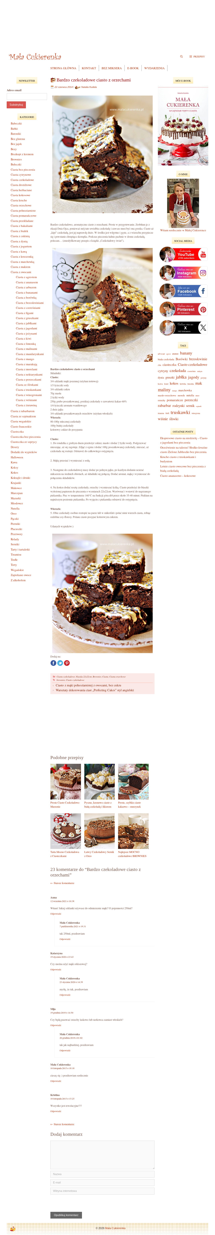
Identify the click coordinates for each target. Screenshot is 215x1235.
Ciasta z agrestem (26, 277)
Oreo (14, 513)
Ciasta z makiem (20, 267)
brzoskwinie (198, 358)
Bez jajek (16, 144)
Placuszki (16, 529)
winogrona (196, 413)
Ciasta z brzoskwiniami (30, 303)
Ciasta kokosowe (20, 195)
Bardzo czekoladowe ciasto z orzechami (94, 79)
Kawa (14, 462)
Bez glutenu (18, 139)
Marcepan (17, 493)
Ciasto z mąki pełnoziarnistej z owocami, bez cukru (88, 685)
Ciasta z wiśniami (26, 400)
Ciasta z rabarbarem (22, 411)
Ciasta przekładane (22, 221)
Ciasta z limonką (26, 344)
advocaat (161, 353)
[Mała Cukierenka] (35, 56)
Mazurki (16, 498)
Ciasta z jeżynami (26, 333)
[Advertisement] (107, 23)
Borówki (182, 359)
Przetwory (17, 534)
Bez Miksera (112, 68)
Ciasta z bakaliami (22, 226)
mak (198, 383)
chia (159, 365)
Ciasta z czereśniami (28, 308)
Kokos (14, 472)
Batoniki (16, 134)
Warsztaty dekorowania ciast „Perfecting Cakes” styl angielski (95, 690)
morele (181, 395)
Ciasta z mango (25, 359)
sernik (190, 405)
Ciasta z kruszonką (22, 256)
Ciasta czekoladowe (66, 676)
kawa (160, 383)
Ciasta (105, 676)
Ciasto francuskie (21, 426)
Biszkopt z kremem (22, 154)
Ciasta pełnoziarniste (23, 210)
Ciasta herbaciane (21, 190)
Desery (15, 447)
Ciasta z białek (19, 231)
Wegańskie (17, 570)
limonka (190, 384)
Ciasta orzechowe (117, 676)
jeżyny (203, 377)
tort (167, 413)
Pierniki (15, 524)
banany (186, 353)
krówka (183, 383)
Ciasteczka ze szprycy (24, 442)
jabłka (181, 377)
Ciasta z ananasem (27, 282)
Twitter (60, 663)
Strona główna (63, 68)
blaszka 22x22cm (84, 676)
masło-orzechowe (167, 395)
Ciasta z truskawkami (28, 390)
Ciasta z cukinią (20, 236)
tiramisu (161, 413)
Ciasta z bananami (27, 292)
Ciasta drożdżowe (21, 185)
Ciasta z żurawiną (26, 405)
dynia (161, 377)
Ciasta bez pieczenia (23, 169)
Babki (14, 128)
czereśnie (191, 371)
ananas (175, 353)
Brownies (97, 676)
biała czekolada (166, 359)
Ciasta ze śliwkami (27, 385)
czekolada (178, 370)
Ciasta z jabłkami (26, 323)
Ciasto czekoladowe (75, 679)
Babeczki (16, 123)
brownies (61, 679)
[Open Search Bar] (181, 56)
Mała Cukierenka (115, 1228)
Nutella (15, 508)
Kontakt (89, 68)
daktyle (199, 371)
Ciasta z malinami (26, 349)
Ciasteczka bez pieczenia (26, 437)
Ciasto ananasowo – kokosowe (178, 476)
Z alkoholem (18, 580)
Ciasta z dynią (19, 241)
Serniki (15, 544)
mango (174, 390)
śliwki (173, 418)
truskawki (180, 412)
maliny (164, 389)
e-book (133, 68)
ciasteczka (169, 364)
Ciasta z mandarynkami (30, 354)
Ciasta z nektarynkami (29, 374)
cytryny (163, 370)
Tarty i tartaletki (20, 549)
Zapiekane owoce (21, 575)
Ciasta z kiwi (23, 338)
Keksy (14, 467)
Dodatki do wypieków (24, 452)
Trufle (14, 560)
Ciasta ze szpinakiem (23, 416)
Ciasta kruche (19, 200)
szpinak (198, 406)
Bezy (14, 149)
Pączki (15, 519)
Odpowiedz (55, 913)
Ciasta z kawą (19, 251)
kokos (174, 383)
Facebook (53, 663)
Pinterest (67, 663)
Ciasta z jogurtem (21, 246)
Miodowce (17, 503)
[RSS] (12, 1229)
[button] (197, 56)
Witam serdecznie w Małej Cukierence (183, 230)
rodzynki (179, 405)
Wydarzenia (154, 68)
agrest (168, 354)
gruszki (169, 377)
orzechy (161, 400)
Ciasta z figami (24, 313)
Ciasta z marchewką (22, 262)
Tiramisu (16, 554)
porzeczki (191, 400)
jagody (193, 377)
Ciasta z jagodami (26, 328)
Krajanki (16, 483)
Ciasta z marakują (26, 364)
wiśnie (163, 418)
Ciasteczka (17, 431)
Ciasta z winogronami (29, 395)
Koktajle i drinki (20, 478)
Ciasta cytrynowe (21, 175)
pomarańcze (175, 400)
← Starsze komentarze (62, 883)
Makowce (16, 488)
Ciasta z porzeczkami (28, 379)
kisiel (166, 384)
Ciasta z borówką (26, 297)
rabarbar (164, 405)
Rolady (15, 539)
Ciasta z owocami (21, 272)
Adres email (14, 90)
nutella (190, 395)
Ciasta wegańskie (21, 421)
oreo (197, 395)
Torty (14, 565)
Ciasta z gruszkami (27, 318)
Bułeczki (16, 164)
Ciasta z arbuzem (26, 287)
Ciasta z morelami (26, 369)
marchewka (185, 390)
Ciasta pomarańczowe (23, 215)
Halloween (17, 457)
